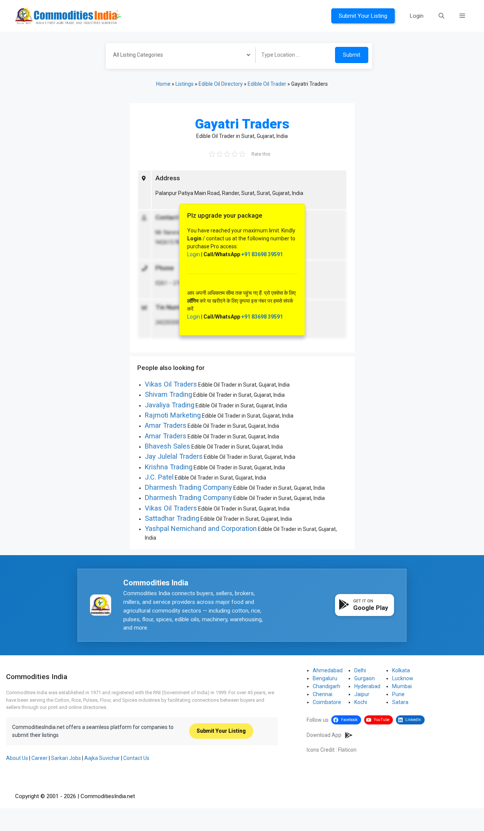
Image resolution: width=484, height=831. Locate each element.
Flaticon (347, 750)
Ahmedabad (328, 670)
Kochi (360, 702)
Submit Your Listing (363, 15)
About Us (17, 758)
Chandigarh (326, 686)
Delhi (360, 670)
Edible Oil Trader (267, 84)
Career (39, 758)
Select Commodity (178, 56)
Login (417, 15)
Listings (184, 84)
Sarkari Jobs (66, 758)
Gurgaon (364, 678)
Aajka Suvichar (102, 758)
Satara (400, 702)
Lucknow (402, 678)
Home (163, 84)
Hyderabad (367, 686)
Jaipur (361, 694)
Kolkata (401, 670)
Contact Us (136, 758)
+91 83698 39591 (262, 254)
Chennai (322, 694)
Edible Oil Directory (221, 84)
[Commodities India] (68, 15)
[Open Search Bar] (441, 15)
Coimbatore (327, 702)
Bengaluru (325, 678)
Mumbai (402, 686)
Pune (398, 694)
